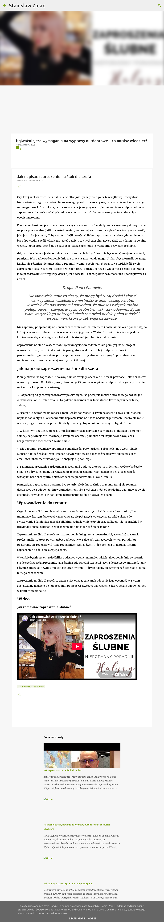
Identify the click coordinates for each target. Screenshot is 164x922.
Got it (92, 918)
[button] (19, 187)
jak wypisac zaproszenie (31, 687)
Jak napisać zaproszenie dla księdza (63, 770)
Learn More (77, 918)
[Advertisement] (82, 109)
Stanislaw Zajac (27, 5)
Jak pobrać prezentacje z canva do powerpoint (68, 883)
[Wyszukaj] (159, 5)
